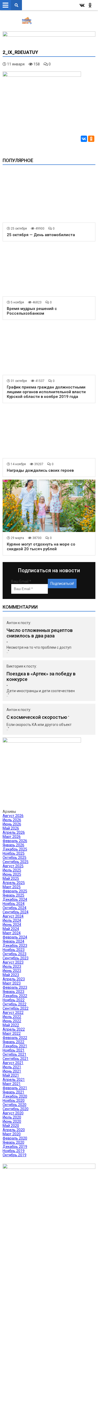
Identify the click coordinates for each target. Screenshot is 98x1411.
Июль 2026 (12, 820)
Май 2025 (11, 878)
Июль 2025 (12, 870)
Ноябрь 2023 (14, 950)
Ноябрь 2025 (14, 853)
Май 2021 (11, 1075)
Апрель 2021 (14, 1079)
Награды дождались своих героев (40, 470)
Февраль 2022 (15, 1038)
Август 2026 (13, 816)
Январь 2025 (13, 895)
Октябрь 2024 (14, 908)
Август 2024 (13, 916)
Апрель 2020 (14, 1130)
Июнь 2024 (12, 925)
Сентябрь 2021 (15, 1059)
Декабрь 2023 (15, 945)
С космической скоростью (37, 717)
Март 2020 (12, 1134)
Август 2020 (13, 1113)
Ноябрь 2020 (14, 1100)
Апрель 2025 (14, 883)
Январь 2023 (13, 992)
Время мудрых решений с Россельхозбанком (32, 311)
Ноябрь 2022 (14, 1000)
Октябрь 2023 (14, 954)
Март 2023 (12, 983)
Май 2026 (11, 828)
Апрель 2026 (14, 832)
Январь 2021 (13, 1092)
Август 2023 (13, 962)
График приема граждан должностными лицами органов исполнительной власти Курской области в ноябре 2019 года (46, 392)
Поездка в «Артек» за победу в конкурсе (41, 676)
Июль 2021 (12, 1067)
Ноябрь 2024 (14, 904)
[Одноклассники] (91, 139)
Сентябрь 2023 (15, 958)
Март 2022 (12, 1033)
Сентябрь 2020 (15, 1109)
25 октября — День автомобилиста (41, 234)
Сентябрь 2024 (15, 912)
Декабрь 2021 (15, 1046)
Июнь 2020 (12, 1121)
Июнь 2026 (12, 824)
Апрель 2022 (14, 1029)
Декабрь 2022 (15, 996)
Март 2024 (12, 933)
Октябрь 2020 (14, 1105)
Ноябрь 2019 (14, 1151)
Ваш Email (21, 581)
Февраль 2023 (15, 987)
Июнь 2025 (12, 874)
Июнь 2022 (12, 1021)
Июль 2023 (12, 966)
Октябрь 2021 (14, 1054)
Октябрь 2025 (14, 858)
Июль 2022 (12, 1017)
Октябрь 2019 (14, 1155)
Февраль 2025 (15, 891)
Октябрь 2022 (14, 1004)
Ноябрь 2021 (14, 1050)
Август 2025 (13, 866)
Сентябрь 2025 (15, 862)
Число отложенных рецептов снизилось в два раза (40, 632)
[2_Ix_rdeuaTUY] (42, 75)
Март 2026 (12, 837)
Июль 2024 (12, 920)
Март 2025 (12, 887)
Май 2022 (11, 1025)
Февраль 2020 (15, 1138)
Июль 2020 (12, 1117)
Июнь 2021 (12, 1071)
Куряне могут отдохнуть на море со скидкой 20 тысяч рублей (41, 546)
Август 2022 (13, 1012)
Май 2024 (11, 929)
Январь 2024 (13, 941)
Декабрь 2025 (15, 849)
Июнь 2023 (12, 971)
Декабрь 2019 (15, 1147)
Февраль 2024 (15, 937)
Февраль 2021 (15, 1088)
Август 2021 (13, 1063)
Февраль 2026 (15, 841)
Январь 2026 (13, 845)
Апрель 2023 (14, 979)
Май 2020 (11, 1126)
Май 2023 (11, 975)
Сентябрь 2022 (15, 1008)
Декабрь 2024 (15, 899)
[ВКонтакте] (84, 139)
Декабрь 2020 (15, 1096)
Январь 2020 (13, 1142)
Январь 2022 (13, 1042)
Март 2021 (12, 1084)
